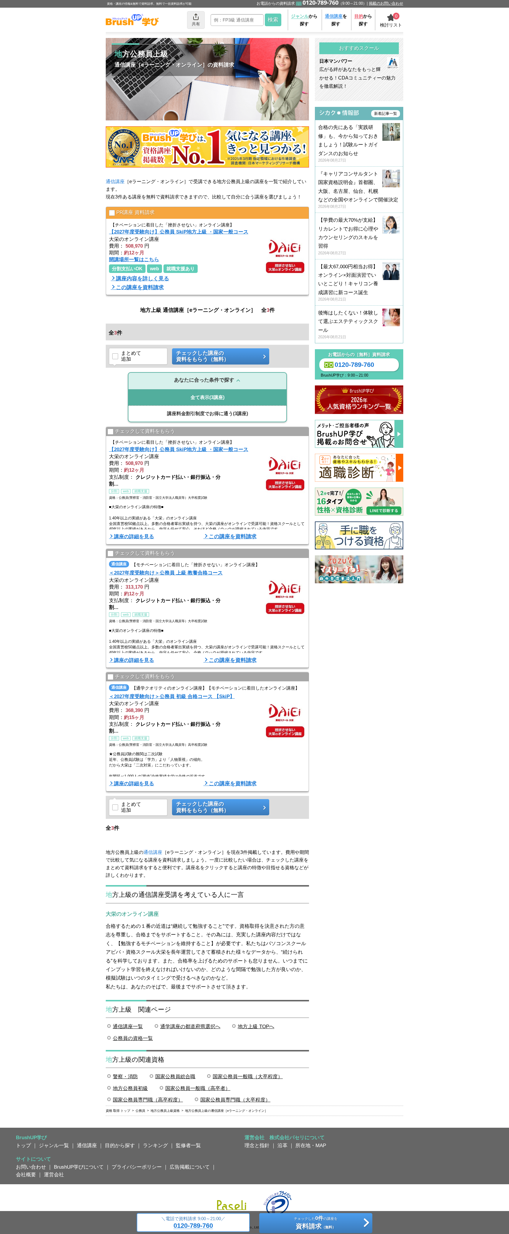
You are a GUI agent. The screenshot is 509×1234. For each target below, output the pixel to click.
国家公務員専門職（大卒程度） (235, 1099)
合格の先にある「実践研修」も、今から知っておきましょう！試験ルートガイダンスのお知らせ (348, 144)
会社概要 (26, 1174)
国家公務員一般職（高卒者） (197, 1088)
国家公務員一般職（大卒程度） (248, 1076)
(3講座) (207, 397)
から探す (304, 20)
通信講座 (115, 181)
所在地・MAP (310, 1145)
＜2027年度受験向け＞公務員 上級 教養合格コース (166, 572)
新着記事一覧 (385, 113)
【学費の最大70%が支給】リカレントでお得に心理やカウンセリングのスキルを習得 (348, 236)
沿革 (282, 1145)
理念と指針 (257, 1145)
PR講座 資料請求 (135, 212)
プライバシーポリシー (137, 1167)
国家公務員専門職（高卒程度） (148, 1099)
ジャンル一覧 (54, 1145)
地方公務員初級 (130, 1088)
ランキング (155, 1145)
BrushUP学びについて (79, 1167)
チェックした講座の (202, 356)
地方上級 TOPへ (256, 1026)
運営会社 (54, 1174)
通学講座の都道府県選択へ (190, 1026)
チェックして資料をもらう (145, 431)
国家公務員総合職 (175, 1076)
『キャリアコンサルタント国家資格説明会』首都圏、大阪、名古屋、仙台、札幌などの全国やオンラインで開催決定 (358, 190)
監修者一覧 (188, 1145)
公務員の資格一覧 (133, 1038)
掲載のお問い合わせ (386, 3)
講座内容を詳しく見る (142, 278)
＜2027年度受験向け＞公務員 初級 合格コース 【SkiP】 (172, 696)
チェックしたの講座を (316, 1222)
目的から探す (120, 1145)
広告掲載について (190, 1167)
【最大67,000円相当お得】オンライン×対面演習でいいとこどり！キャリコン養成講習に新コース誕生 (348, 283)
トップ (23, 1145)
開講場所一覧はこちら (134, 259)
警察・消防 (125, 1076)
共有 (196, 23)
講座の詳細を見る (134, 536)
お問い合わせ (31, 1167)
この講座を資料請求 (140, 287)
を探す (336, 20)
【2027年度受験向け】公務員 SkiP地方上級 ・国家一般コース (178, 231)
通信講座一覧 (128, 1026)
